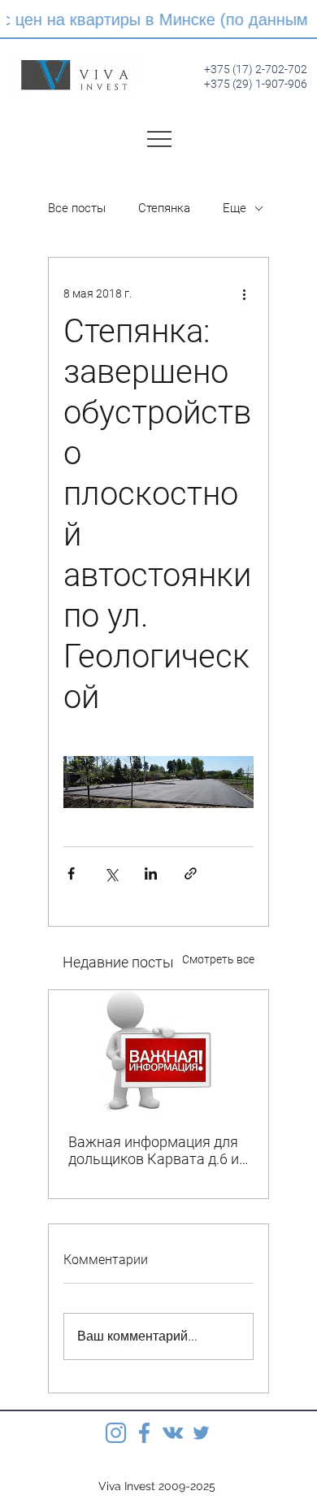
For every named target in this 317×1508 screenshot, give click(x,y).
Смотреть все (218, 959)
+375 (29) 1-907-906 (255, 83)
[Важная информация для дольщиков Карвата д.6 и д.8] (158, 1052)
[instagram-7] (116, 1433)
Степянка (164, 208)
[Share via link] (190, 873)
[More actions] (244, 293)
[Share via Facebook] (71, 873)
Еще (234, 208)
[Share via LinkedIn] (150, 873)
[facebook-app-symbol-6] (144, 1433)
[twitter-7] (201, 1433)
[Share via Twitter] (111, 873)
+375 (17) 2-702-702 (255, 69)
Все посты (77, 208)
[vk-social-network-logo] (173, 1433)
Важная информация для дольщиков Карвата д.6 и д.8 (153, 1150)
